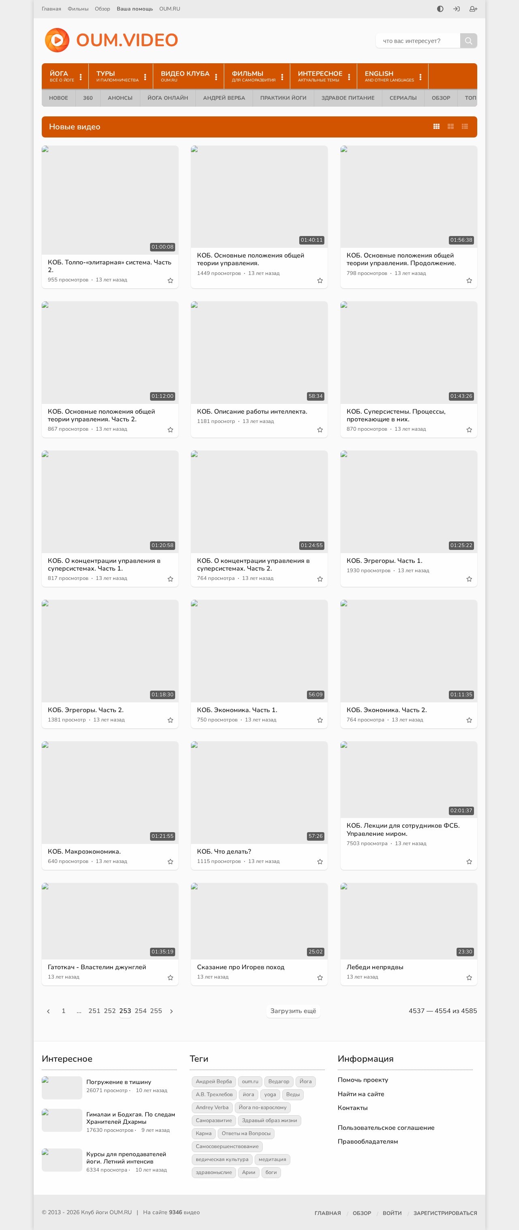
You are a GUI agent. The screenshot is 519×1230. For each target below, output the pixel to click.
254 (141, 1011)
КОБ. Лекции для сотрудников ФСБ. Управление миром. (403, 829)
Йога (306, 1081)
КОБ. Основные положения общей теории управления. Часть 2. (101, 415)
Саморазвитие (214, 1120)
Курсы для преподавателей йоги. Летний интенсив (126, 1158)
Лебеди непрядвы (375, 967)
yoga (270, 1094)
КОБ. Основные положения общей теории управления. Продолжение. (401, 259)
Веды (293, 1094)
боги (271, 1172)
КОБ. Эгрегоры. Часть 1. (384, 560)
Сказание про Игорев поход (241, 967)
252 (110, 1011)
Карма (204, 1133)
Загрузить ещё (293, 1011)
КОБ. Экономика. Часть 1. (237, 710)
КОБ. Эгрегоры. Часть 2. (86, 710)
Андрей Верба (224, 98)
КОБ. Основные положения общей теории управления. (250, 259)
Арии (248, 1172)
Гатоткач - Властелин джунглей (97, 967)
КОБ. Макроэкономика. (84, 851)
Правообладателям (368, 1141)
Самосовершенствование (227, 1146)
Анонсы (120, 98)
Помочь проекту (363, 1079)
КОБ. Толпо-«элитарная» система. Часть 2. (110, 266)
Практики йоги (283, 98)
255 (156, 1011)
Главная (51, 9)
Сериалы (403, 98)
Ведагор (279, 1081)
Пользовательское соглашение (386, 1127)
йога (248, 1094)
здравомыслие (214, 1172)
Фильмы (78, 9)
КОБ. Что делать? (224, 851)
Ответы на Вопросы (246, 1133)
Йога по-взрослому (263, 1107)
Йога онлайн (168, 98)
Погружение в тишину (118, 1082)
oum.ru (250, 1081)
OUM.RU (169, 9)
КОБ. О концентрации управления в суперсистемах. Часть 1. (104, 564)
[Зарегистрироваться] (474, 9)
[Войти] (456, 9)
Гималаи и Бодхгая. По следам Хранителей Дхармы (130, 1118)
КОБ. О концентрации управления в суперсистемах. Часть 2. (253, 564)
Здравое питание (348, 98)
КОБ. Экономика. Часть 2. (387, 710)
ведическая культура (222, 1159)
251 (94, 1011)
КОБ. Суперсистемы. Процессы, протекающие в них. (396, 415)
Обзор (102, 9)
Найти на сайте (361, 1094)
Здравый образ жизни (269, 1120)
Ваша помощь (135, 9)
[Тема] (440, 9)
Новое (58, 98)
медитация (272, 1159)
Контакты (353, 1107)
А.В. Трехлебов (214, 1094)
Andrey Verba (212, 1107)
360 (88, 98)
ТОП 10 (475, 98)
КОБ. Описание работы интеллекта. (252, 411)
